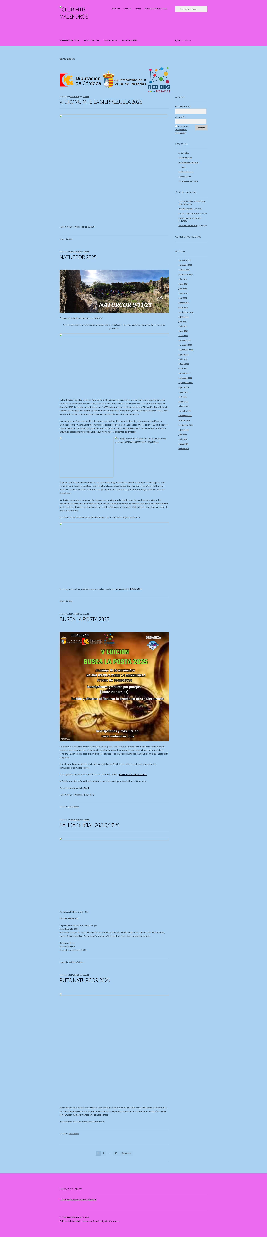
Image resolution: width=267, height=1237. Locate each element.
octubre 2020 (184, 420)
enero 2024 (183, 307)
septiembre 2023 (185, 312)
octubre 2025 (184, 269)
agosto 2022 (183, 354)
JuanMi (86, 96)
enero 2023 (183, 335)
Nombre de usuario (183, 106)
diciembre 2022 (184, 340)
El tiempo (64, 1199)
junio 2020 (182, 439)
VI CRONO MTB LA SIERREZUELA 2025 (101, 101)
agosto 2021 (183, 387)
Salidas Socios (110, 40)
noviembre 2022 (185, 345)
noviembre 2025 (185, 265)
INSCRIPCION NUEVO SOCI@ (156, 9)
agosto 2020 (183, 429)
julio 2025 (182, 279)
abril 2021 (182, 396)
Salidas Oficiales (91, 40)
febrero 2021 (183, 406)
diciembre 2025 (184, 260)
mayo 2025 (183, 284)
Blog (70, 239)
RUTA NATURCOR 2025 (85, 980)
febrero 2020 (183, 448)
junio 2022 (182, 359)
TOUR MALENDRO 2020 (188, 181)
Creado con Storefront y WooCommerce (101, 1221)
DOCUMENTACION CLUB (188, 162)
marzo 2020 (183, 444)
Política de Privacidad (70, 1221)
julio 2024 (182, 288)
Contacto (127, 9)
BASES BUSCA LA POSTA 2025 (133, 774)
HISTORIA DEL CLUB (69, 40)
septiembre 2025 (185, 274)
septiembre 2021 (185, 382)
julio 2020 (182, 434)
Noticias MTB (90, 1199)
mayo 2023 (183, 331)
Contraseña (180, 117)
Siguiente (126, 1153)
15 (116, 1153)
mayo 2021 (183, 392)
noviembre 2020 (185, 415)
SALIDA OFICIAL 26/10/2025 (90, 825)
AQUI (86, 788)
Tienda (138, 9)
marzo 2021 (183, 401)
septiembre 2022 (185, 349)
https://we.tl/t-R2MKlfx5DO (128, 589)
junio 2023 (182, 326)
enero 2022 (183, 368)
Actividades (74, 807)
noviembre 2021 (185, 378)
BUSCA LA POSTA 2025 (84, 619)
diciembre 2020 (184, 411)
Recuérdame (183, 126)
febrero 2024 (183, 302)
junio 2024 (182, 293)
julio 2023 (182, 321)
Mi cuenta (116, 9)
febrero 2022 (183, 364)
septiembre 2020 (185, 425)
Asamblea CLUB (129, 40)
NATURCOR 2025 (78, 257)
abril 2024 (182, 298)
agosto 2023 (183, 316)
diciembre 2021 (184, 373)
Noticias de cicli (76, 1199)
